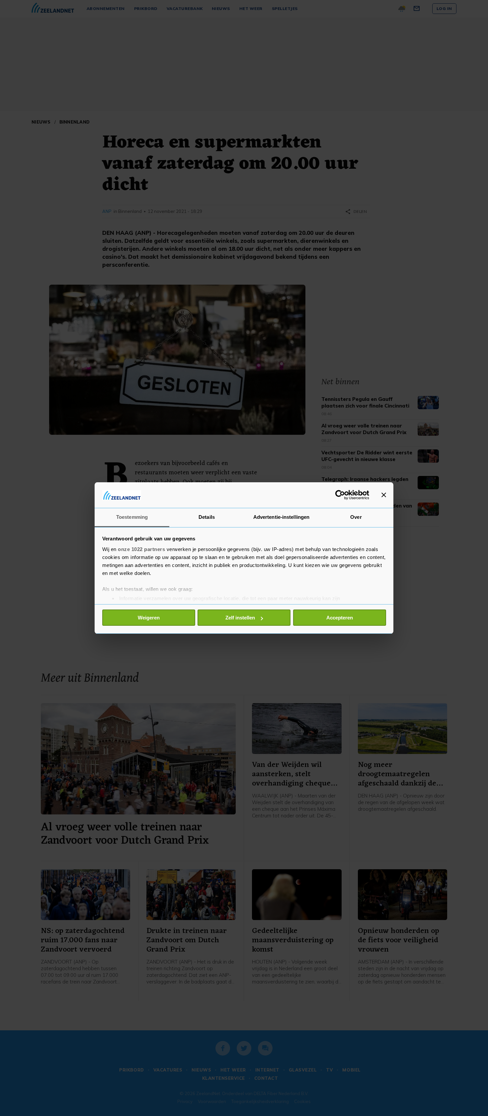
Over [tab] (356, 517)
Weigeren (149, 617)
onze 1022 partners (141, 549)
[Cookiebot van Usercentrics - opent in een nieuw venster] (340, 495)
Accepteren (339, 617)
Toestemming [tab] (132, 517)
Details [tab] (207, 517)
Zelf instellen (240, 617)
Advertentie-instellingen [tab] (281, 517)
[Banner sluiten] (383, 495)
